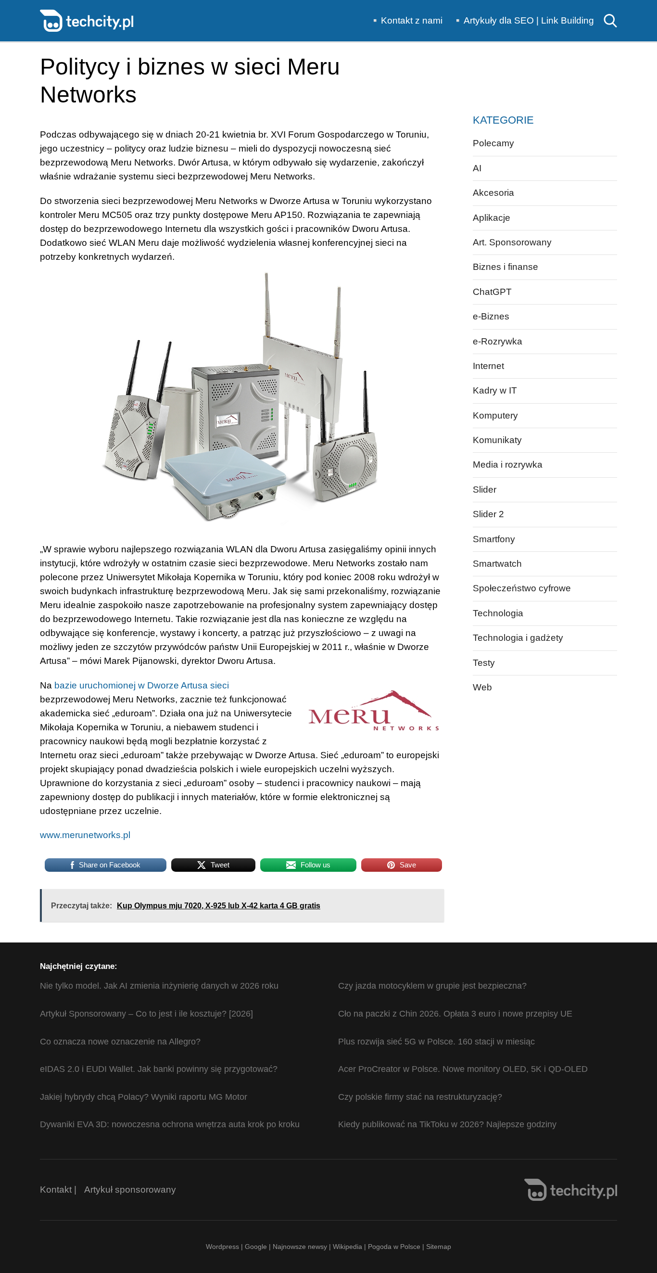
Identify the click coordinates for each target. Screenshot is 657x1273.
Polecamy (493, 143)
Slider (484, 489)
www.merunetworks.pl (85, 835)
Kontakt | (58, 1189)
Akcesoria (493, 193)
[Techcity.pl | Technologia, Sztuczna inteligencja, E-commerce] (86, 20)
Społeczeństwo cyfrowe (522, 588)
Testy (484, 663)
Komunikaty (497, 440)
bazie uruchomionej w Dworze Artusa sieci (141, 685)
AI (477, 168)
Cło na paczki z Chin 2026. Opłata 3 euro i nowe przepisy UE (455, 1013)
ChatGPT (492, 292)
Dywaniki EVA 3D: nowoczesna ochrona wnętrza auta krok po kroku (170, 1124)
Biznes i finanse (505, 267)
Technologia (498, 613)
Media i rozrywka (508, 464)
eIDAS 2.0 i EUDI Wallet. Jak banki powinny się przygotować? (159, 1069)
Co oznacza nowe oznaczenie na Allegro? (120, 1041)
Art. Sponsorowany (512, 242)
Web (482, 687)
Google (257, 1246)
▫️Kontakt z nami (405, 20)
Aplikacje (491, 218)
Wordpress (222, 1246)
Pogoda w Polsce (394, 1246)
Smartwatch (497, 564)
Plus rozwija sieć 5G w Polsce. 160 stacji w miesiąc (436, 1041)
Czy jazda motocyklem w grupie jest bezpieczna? (432, 986)
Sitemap (438, 1246)
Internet (488, 366)
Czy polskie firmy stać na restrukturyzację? (420, 1097)
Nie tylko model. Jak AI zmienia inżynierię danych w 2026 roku (159, 986)
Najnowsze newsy (300, 1246)
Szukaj (610, 20)
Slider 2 (488, 514)
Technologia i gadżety (518, 638)
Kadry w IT (495, 390)
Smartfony (494, 539)
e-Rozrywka (497, 341)
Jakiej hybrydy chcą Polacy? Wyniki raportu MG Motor (143, 1097)
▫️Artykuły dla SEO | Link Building (523, 20)
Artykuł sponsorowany (130, 1189)
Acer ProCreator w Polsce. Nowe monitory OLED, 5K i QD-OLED (463, 1069)
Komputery (495, 415)
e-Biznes (491, 316)
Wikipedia (347, 1246)
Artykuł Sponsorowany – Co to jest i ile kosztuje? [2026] (146, 1013)
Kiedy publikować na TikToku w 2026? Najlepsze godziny (447, 1124)
